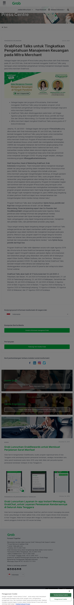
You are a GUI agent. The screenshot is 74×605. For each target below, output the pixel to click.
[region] (36, 597)
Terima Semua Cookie (61, 595)
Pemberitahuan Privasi (23, 604)
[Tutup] (69, 591)
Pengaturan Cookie (60, 599)
